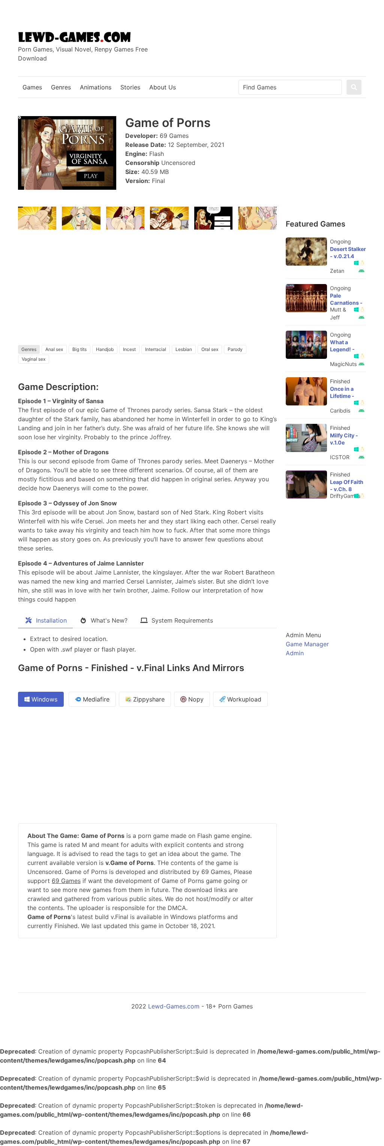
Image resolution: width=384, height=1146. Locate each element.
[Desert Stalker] (306, 251)
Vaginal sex (33, 359)
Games (32, 87)
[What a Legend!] (306, 345)
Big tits (79, 349)
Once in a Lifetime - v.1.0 (342, 396)
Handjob (105, 349)
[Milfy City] (306, 438)
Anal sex (54, 349)
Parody (235, 349)
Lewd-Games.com (174, 1006)
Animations (95, 87)
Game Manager (307, 644)
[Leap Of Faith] (306, 484)
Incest (129, 349)
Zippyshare (148, 699)
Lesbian (184, 349)
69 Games (66, 880)
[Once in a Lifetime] (306, 391)
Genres (61, 87)
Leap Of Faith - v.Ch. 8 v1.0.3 (346, 489)
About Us (162, 87)
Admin (295, 653)
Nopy (195, 699)
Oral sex (209, 349)
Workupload (243, 699)
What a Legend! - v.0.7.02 (342, 349)
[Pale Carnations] (306, 298)
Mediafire (95, 699)
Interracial (155, 349)
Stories (130, 87)
